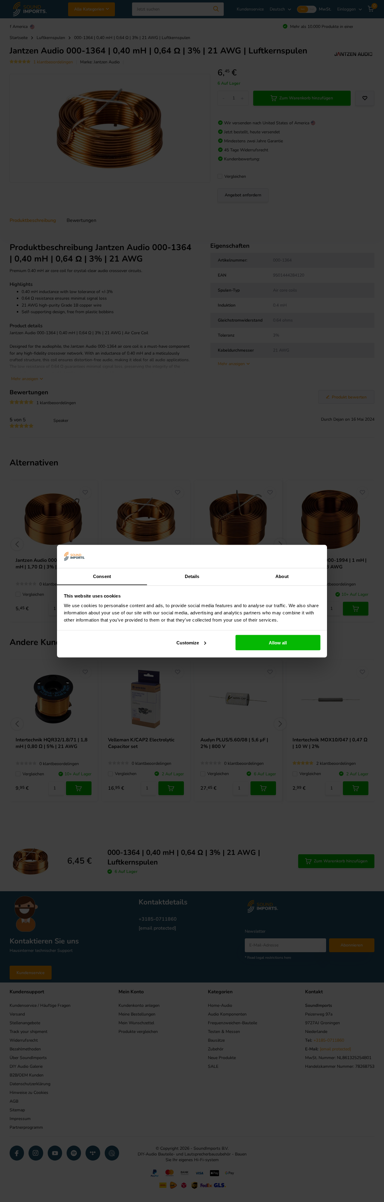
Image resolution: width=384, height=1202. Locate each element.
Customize (187, 642)
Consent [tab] (102, 576)
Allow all (278, 642)
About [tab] (282, 576)
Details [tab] (192, 576)
